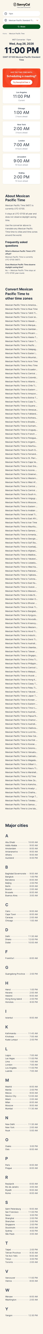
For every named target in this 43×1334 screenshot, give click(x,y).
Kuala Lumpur (11, 1039)
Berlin (8, 886)
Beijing (8, 883)
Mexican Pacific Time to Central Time (22, 373)
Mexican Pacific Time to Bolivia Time (22, 397)
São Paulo (9, 1234)
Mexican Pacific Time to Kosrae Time (22, 744)
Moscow (9, 1105)
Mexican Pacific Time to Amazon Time (23, 393)
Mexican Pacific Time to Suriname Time (23, 426)
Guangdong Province (15, 974)
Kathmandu (10, 1033)
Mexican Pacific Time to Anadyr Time (22, 788)
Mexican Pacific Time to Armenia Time (23, 534)
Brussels (9, 892)
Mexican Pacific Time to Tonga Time (22, 796)
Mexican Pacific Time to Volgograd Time (24, 498)
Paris (7, 1165)
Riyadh (8, 1190)
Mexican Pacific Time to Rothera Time (23, 418)
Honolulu (9, 1002)
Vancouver (10, 1278)
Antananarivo (11, 851)
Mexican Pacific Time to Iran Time (21, 522)
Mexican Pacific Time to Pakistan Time (23, 571)
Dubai (8, 942)
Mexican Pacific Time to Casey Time (22, 683)
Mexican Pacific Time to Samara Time (22, 530)
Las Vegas (10, 1058)
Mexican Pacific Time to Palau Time (21, 688)
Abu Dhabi (10, 842)
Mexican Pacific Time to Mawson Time (23, 591)
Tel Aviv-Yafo (11, 1256)
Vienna (8, 1281)
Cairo (7, 911)
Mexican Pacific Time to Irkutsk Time (22, 675)
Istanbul (9, 1018)
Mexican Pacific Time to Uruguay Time (23, 430)
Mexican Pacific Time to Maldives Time (23, 555)
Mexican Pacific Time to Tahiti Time (21, 313)
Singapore (10, 1224)
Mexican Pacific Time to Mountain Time (23, 357)
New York (9, 1127)
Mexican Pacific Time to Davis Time (21, 639)
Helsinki (8, 996)
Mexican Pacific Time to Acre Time (21, 361)
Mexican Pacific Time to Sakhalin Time (23, 756)
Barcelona (10, 880)
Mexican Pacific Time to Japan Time (22, 696)
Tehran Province (13, 1253)
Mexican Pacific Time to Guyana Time (22, 406)
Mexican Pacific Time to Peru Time (21, 365)
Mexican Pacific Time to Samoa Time (22, 804)
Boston (8, 889)
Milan (7, 1102)
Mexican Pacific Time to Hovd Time (21, 631)
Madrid (8, 1086)
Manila (8, 1090)
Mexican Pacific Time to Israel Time (21, 514)
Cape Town (10, 914)
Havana (8, 992)
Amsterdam (10, 848)
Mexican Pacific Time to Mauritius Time (23, 526)
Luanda (8, 1071)
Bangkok (9, 877)
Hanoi (8, 989)
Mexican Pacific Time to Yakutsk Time (23, 692)
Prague (8, 1168)
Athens (8, 855)
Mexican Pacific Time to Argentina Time (23, 442)
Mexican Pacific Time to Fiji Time (20, 776)
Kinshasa (9, 1036)
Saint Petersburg (13, 1209)
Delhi (7, 936)
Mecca (8, 1093)
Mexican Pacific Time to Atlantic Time (22, 381)
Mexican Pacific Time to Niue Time (21, 309)
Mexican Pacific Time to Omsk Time (22, 607)
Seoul (7, 1215)
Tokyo (8, 1259)
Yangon (8, 1315)
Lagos (8, 1055)
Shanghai (9, 1218)
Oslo (7, 1149)
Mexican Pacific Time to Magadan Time (23, 760)
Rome (8, 1193)
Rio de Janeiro (12, 1187)
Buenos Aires (11, 895)
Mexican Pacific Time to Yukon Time (22, 341)
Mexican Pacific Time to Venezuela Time (24, 410)
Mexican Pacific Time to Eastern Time (22, 389)
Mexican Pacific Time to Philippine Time (23, 663)
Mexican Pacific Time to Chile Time (21, 385)
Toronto (9, 1262)
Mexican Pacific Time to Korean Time (22, 700)
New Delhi (10, 1124)
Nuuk (7, 1130)
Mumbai (9, 1108)
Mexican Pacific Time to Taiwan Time (22, 651)
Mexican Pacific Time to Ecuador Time (23, 369)
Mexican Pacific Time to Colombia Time (23, 377)
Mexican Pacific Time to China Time (22, 659)
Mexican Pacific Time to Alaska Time (22, 337)
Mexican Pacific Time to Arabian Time (22, 510)
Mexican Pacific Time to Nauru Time (22, 768)
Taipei (8, 1249)
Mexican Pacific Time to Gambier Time (23, 329)
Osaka (8, 1146)
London (8, 1065)
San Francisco (12, 1212)
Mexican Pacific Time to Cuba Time (21, 402)
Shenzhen (10, 1221)
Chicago (9, 920)
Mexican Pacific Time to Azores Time (22, 470)
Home (5, 33)
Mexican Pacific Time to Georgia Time (23, 538)
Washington (10, 1300)
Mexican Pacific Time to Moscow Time (23, 502)
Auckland (9, 858)
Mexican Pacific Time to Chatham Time (23, 792)
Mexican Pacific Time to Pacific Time (22, 345)
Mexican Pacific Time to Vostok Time (22, 587)
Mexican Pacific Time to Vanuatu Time (23, 752)
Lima (7, 1061)
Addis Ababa (11, 845)
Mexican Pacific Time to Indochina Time (24, 635)
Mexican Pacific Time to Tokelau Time (23, 800)
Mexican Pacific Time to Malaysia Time (23, 671)
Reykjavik (9, 1184)
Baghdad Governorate (15, 873)
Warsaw (9, 1296)
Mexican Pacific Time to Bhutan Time (22, 603)
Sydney (8, 1231)
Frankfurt (9, 958)
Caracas (9, 917)
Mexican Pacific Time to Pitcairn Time (22, 333)
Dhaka (8, 939)
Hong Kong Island (13, 999)
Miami (8, 1099)
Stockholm (10, 1227)
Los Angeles (11, 1068)
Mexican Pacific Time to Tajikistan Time (23, 575)
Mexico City (10, 1096)
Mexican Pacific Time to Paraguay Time (23, 438)
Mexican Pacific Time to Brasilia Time (22, 422)
